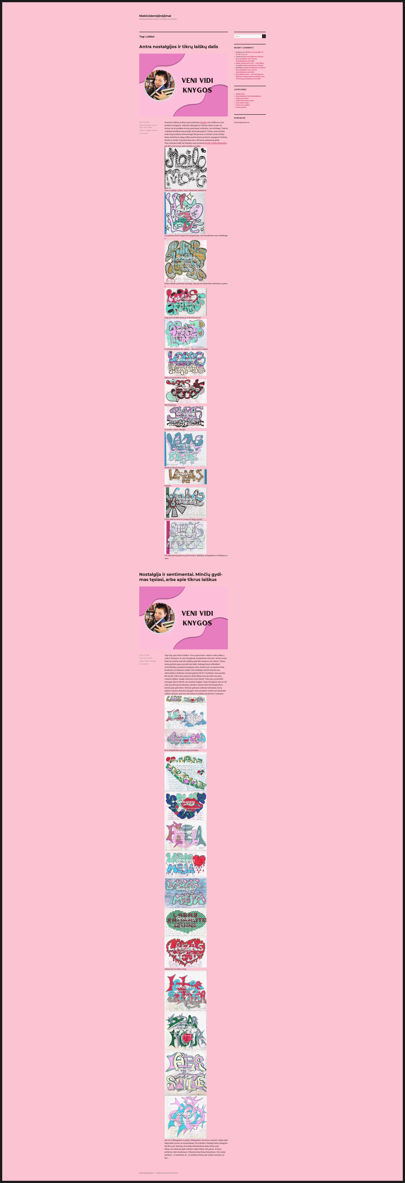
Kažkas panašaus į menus (148, 125)
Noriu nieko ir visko (242, 103)
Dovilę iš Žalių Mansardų (215, 143)
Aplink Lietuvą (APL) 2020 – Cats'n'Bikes (250, 63)
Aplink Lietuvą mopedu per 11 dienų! (250, 65)
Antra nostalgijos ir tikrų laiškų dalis (178, 46)
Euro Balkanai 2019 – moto (245, 74)
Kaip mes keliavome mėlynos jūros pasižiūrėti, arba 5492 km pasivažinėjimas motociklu (249, 59)
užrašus (203, 122)
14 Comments (143, 664)
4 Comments (143, 133)
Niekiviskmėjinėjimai (155, 16)
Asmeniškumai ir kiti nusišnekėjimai (248, 96)
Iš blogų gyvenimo (242, 98)
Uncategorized (241, 107)
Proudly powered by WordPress (167, 1173)
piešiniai (154, 130)
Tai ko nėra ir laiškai (145, 127)
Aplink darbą (240, 94)
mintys (146, 661)
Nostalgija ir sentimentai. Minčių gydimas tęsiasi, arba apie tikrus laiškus (181, 577)
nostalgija (147, 130)
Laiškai (141, 130)
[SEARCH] (264, 36)
